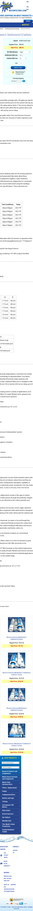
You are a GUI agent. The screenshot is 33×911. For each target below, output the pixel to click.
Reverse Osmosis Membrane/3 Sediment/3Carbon (17, 709)
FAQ (5, 887)
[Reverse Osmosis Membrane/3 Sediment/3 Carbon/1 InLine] (17, 731)
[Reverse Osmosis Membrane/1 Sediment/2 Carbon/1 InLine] (17, 660)
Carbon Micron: (12, 58)
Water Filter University (4, 864)
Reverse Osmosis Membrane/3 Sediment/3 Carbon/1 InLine (17, 745)
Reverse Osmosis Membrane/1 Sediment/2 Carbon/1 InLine (17, 674)
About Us (6, 884)
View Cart (7, 880)
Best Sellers (7, 878)
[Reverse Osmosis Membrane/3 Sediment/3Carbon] (17, 694)
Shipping (13, 884)
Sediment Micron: (11, 55)
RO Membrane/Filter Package (12, 28)
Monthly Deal (25, 27)
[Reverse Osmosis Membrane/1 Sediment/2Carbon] (17, 624)
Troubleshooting (9, 889)
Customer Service (9, 891)
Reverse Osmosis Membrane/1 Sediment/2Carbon (17, 638)
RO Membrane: (12, 52)
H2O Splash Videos (4, 855)
